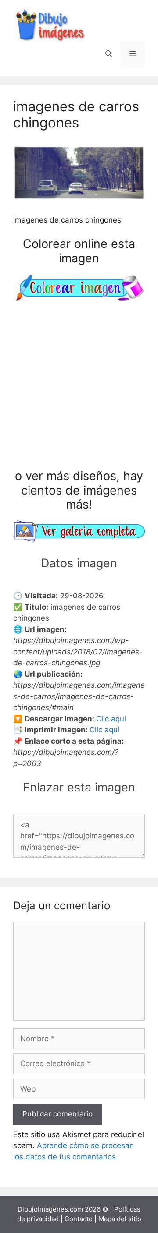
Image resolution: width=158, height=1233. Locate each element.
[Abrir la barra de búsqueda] (109, 54)
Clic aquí (111, 718)
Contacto (79, 1219)
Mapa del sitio (119, 1219)
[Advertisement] (79, 387)
